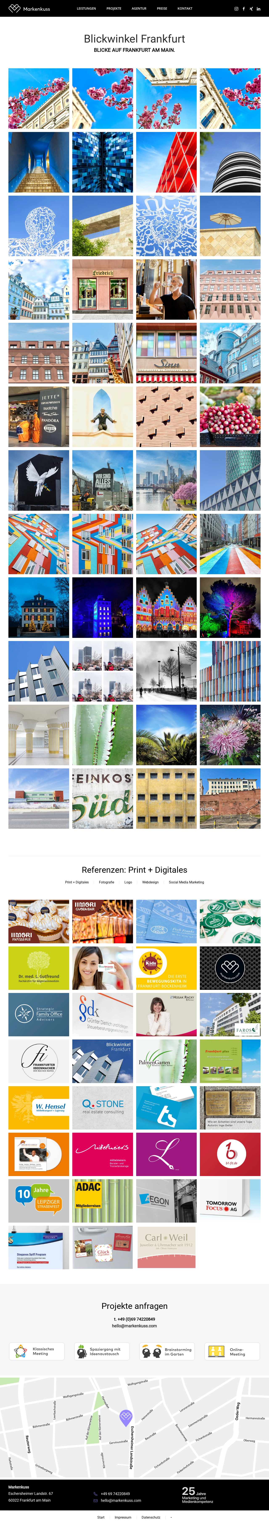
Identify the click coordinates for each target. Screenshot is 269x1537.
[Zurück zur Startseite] (29, 8)
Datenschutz (151, 1517)
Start (100, 1517)
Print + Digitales (77, 882)
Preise (162, 8)
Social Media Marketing (186, 882)
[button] (38, 98)
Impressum (123, 1517)
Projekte (114, 8)
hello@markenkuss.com (134, 1325)
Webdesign (150, 882)
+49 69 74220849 (115, 1494)
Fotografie (106, 882)
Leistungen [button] (86, 8)
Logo (128, 882)
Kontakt (185, 8)
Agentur (139, 8)
